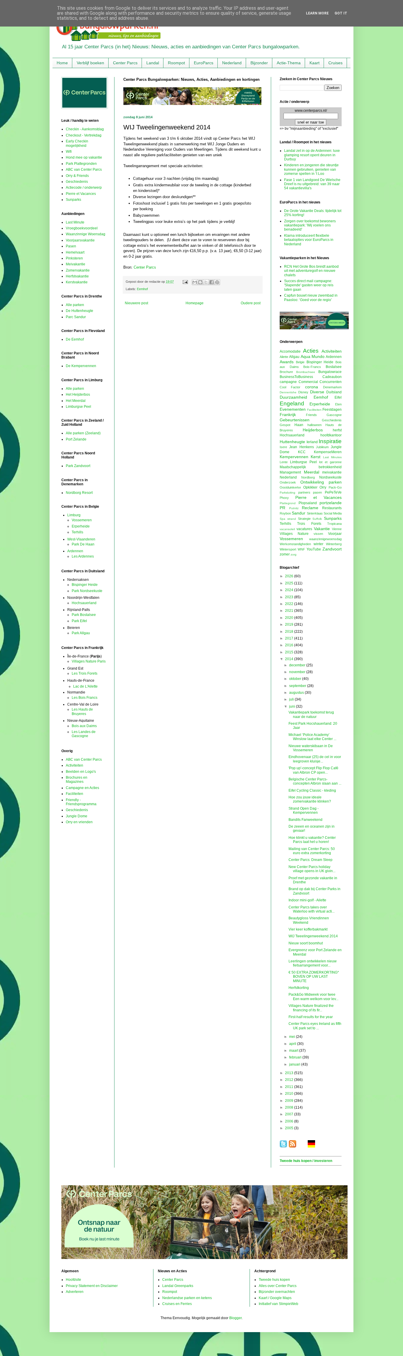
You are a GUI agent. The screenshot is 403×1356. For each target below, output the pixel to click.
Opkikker (310, 487)
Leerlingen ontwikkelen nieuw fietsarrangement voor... (313, 963)
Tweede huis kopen (274, 1280)
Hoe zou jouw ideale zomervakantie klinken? (310, 799)
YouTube (314, 549)
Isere (283, 447)
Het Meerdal (76, 401)
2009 (289, 1101)
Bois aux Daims (84, 726)
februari (295, 1057)
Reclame (310, 507)
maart (294, 1050)
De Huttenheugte (79, 311)
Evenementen (293, 409)
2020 (289, 618)
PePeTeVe (333, 492)
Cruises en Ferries (177, 1304)
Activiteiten (74, 765)
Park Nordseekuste (87, 591)
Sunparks (73, 200)
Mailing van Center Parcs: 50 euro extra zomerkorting (312, 851)
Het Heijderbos (78, 394)
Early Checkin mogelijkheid (77, 143)
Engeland (292, 403)
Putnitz (294, 508)
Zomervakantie (78, 270)
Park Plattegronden (81, 164)
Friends (311, 415)
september (298, 686)
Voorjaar (335, 534)
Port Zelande (76, 439)
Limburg (74, 515)
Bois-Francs (312, 367)
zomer (285, 554)
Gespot (285, 425)
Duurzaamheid (293, 397)
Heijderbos (313, 430)
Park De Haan (83, 544)
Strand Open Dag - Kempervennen (304, 810)
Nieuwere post (136, 303)
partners (304, 492)
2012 (289, 1080)
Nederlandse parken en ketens (187, 1298)
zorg (293, 554)
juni (292, 706)
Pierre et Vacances (81, 194)
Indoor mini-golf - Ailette (307, 900)
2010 (289, 1094)
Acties (311, 351)
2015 (289, 652)
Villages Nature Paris (89, 661)
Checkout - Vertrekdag (83, 135)
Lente (284, 462)
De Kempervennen (81, 366)
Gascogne (334, 415)
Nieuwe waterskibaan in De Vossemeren (311, 748)
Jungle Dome (76, 816)
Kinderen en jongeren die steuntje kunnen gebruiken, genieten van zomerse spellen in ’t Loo (311, 169)
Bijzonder (259, 62)
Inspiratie (330, 441)
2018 (289, 631)
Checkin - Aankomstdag (85, 129)
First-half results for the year (311, 1017)
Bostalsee (334, 367)
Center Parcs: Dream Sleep (310, 860)
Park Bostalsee (84, 615)
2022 (289, 604)
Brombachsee (305, 372)
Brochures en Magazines (76, 779)
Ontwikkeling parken (321, 482)
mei (292, 1037)
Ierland (312, 442)
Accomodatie (290, 351)
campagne (288, 382)
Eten (338, 404)
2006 (289, 1121)
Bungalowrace (330, 372)
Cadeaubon (332, 377)
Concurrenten (331, 382)
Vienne (337, 529)
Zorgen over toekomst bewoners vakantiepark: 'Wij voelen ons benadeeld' (310, 225)
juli (292, 699)
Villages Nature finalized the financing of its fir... (311, 1008)
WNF (301, 549)
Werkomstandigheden (295, 544)
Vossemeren (82, 520)
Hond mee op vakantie (84, 157)
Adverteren (74, 1292)
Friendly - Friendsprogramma (81, 802)
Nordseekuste (330, 477)
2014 (289, 659)
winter (318, 544)
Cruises (335, 62)
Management (290, 472)
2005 (289, 1128)
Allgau (294, 357)
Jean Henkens (301, 447)
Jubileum (322, 447)
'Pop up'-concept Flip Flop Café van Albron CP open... (313, 770)
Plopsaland (308, 503)
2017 (289, 638)
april (293, 1044)
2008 (289, 1107)
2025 (289, 583)
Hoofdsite (73, 1280)
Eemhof (142, 289)
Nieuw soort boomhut (306, 943)
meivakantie (332, 472)
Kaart (314, 62)
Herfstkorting (299, 988)
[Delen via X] (206, 282)
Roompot (176, 62)
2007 (289, 1114)
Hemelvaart (75, 252)
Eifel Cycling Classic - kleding (312, 790)
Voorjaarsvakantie (80, 240)
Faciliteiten (74, 794)
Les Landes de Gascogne (84, 734)
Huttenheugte (292, 441)
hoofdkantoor (331, 435)
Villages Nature (294, 534)
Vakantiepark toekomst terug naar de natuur (311, 714)
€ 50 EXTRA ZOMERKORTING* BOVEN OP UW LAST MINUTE (314, 976)
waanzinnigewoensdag (325, 539)
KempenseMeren (328, 452)
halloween (314, 425)
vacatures (304, 529)
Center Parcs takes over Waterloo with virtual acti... (312, 909)
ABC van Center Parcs (84, 169)
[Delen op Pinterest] (217, 282)
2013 (289, 1073)
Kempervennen (294, 456)
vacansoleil (287, 529)
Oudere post (251, 303)
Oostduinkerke (290, 487)
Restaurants (332, 508)
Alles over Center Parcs (277, 1286)
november (297, 672)
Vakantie (322, 528)
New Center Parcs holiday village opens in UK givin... (312, 869)
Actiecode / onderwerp (84, 187)
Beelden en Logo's (81, 772)
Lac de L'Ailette (85, 686)
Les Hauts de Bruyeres (82, 711)
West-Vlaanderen (81, 539)
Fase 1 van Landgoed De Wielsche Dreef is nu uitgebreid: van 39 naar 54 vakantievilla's (312, 184)
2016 (289, 645)
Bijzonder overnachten (277, 1292)
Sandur (298, 513)
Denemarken (332, 387)
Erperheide (81, 526)
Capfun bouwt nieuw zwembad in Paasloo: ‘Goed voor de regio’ (311, 297)
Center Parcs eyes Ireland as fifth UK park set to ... (315, 1026)
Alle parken (75, 305)
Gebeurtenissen (294, 420)
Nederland (232, 62)
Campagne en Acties (82, 788)
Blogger (235, 1318)
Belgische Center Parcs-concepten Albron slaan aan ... (315, 781)
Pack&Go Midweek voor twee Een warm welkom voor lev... (313, 996)
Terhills (77, 532)
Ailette (284, 357)
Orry (323, 487)
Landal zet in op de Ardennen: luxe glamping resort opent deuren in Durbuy (312, 155)
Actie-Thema (289, 62)
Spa (282, 518)
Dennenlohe (288, 392)
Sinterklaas (315, 513)
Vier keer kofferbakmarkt (308, 929)
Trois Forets (309, 524)
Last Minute (75, 222)
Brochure (286, 372)
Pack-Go (335, 487)
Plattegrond (288, 503)
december (297, 665)
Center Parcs (125, 62)
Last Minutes (332, 457)
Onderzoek (288, 482)
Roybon (285, 513)
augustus (297, 693)
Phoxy (284, 497)
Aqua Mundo (313, 356)
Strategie (304, 518)
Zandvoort (332, 549)
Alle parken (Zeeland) (83, 433)
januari (295, 1064)
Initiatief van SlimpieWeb (278, 1304)
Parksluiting (287, 492)
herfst (337, 430)
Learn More (317, 13)
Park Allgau (81, 633)
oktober (295, 679)
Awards (287, 361)
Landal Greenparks (177, 1286)
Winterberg (334, 544)
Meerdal (311, 472)
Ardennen (75, 551)
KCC (302, 452)
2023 (289, 597)
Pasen (71, 246)
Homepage (195, 303)
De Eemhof (75, 339)
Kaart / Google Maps (275, 1298)
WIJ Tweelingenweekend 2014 (313, 936)
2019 (289, 624)
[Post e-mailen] (185, 281)
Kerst (315, 456)
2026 (289, 576)
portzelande (331, 502)
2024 (289, 590)
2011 (289, 1087)
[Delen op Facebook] (211, 282)
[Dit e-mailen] (195, 282)
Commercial (308, 382)
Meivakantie (75, 264)
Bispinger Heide (85, 585)
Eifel (338, 397)
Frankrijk (288, 414)
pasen (317, 492)
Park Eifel (79, 621)
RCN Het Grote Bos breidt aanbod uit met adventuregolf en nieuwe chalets (311, 270)
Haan (298, 425)
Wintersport (288, 549)
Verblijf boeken (90, 62)
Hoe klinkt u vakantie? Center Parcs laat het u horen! (312, 840)
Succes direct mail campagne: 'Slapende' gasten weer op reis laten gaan (308, 285)
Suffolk (317, 518)
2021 (289, 611)
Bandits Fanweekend (305, 820)
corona (311, 386)
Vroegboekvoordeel (82, 228)
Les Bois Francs (84, 698)
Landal (152, 62)
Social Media (333, 513)
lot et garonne (330, 462)
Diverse (317, 391)
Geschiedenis (77, 182)
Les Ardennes (83, 556)
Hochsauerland (84, 603)
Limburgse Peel (78, 407)
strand (291, 518)
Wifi (69, 151)
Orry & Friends (77, 176)
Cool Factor (290, 387)
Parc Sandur (76, 317)
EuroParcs (203, 62)
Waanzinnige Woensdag (85, 234)
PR (282, 507)
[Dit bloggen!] (200, 282)
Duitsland (334, 392)
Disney (303, 392)
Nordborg (308, 477)
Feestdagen (332, 409)
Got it (341, 13)
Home (62, 62)
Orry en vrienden (79, 822)
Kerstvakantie (77, 282)
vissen (318, 533)
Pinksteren (74, 258)
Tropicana (334, 523)
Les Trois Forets (84, 673)
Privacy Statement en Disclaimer (92, 1286)
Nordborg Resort (79, 493)
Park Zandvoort (78, 466)
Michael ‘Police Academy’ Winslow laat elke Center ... (312, 737)
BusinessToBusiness (296, 377)
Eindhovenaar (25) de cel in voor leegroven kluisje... (315, 759)
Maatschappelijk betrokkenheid (311, 467)
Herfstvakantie (77, 276)
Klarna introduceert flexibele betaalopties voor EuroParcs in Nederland (308, 240)
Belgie (300, 362)
